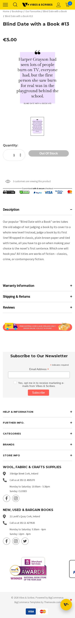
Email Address (39, 369)
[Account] (58, 5)
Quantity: (10, 145)
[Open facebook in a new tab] (6, 498)
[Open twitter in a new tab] (25, 541)
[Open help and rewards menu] (66, 604)
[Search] (15, 5)
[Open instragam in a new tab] (15, 498)
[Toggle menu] (5, 5)
